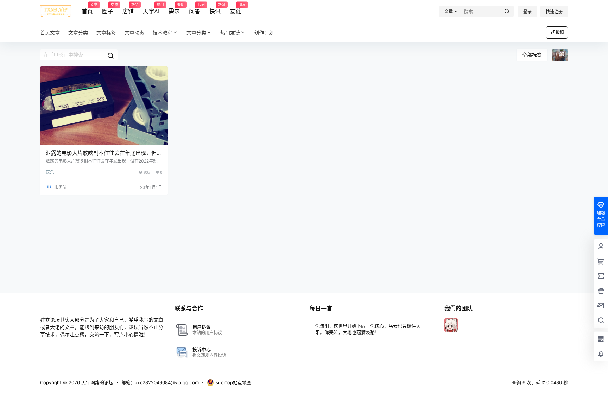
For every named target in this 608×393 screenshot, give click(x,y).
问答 (194, 8)
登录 (527, 11)
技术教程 (162, 33)
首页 (87, 8)
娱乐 (50, 172)
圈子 (107, 8)
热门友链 (230, 33)
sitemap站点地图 (233, 382)
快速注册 (554, 11)
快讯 (215, 8)
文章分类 (196, 33)
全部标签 (532, 55)
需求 (174, 8)
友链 (235, 8)
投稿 (560, 32)
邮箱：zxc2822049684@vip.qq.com (160, 382)
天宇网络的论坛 (96, 382)
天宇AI (151, 8)
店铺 (128, 8)
